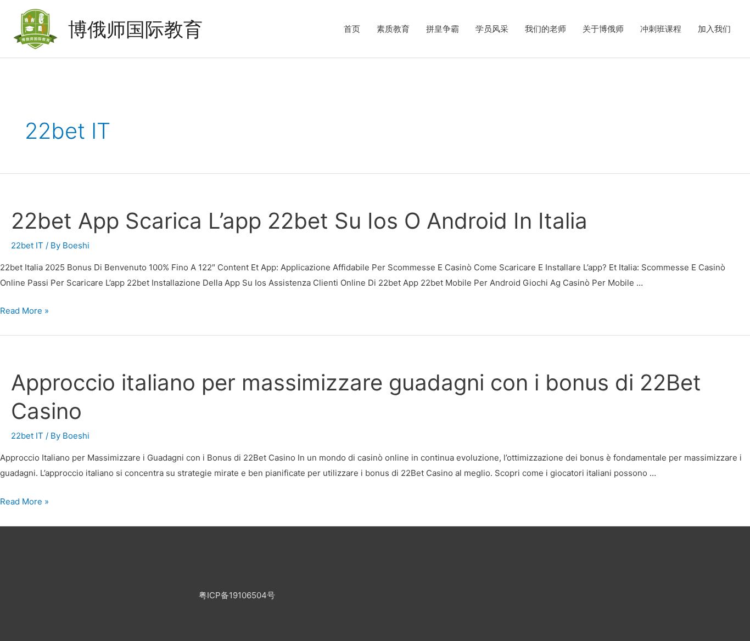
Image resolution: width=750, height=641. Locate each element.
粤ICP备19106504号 (237, 595)
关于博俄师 (603, 29)
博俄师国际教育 (135, 29)
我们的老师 (545, 29)
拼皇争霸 (442, 29)
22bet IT (27, 245)
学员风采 (491, 29)
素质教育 (393, 29)
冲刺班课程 (660, 29)
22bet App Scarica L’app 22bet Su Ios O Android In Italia (299, 220)
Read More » (24, 310)
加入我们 (714, 29)
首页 (352, 29)
